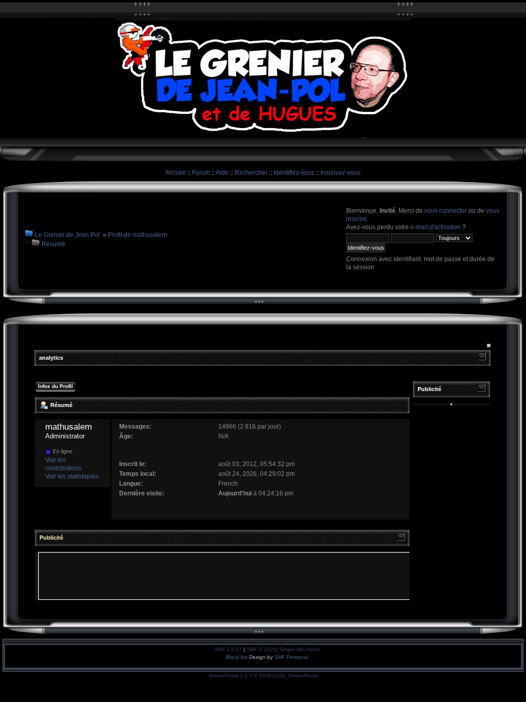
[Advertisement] (226, 576)
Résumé (53, 244)
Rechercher (251, 172)
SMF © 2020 (261, 649)
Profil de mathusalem (137, 234)
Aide (222, 172)
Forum (201, 172)
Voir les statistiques (72, 476)
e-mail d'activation (435, 227)
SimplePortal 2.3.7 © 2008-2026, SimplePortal (263, 675)
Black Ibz (237, 657)
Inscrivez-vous (341, 172)
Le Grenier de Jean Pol (67, 234)
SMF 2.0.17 (228, 649)
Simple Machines (299, 649)
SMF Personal (291, 657)
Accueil (175, 172)
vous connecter (445, 210)
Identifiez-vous (294, 172)
